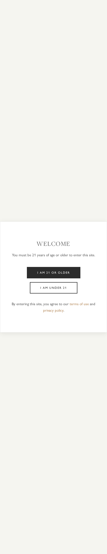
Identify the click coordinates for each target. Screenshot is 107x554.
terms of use (79, 304)
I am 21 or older (53, 272)
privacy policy (53, 310)
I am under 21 (53, 288)
